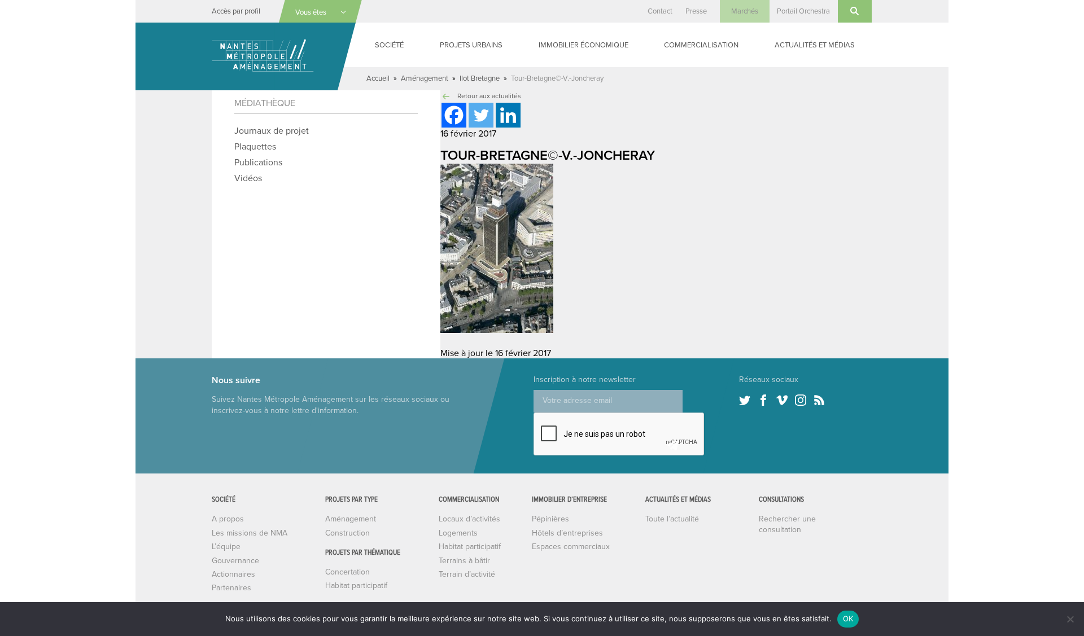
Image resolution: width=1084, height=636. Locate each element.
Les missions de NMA (249, 533)
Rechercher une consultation (787, 524)
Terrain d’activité (467, 574)
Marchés (744, 11)
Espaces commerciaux (571, 546)
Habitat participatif (356, 585)
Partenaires (231, 588)
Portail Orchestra (803, 11)
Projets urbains (471, 45)
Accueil (378, 78)
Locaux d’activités (469, 519)
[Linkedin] (508, 115)
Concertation (347, 572)
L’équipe (226, 546)
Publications (258, 162)
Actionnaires (233, 574)
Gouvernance (235, 560)
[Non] (1070, 619)
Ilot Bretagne (480, 78)
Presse (696, 11)
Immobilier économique (583, 45)
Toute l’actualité (672, 519)
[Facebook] (454, 115)
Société (389, 45)
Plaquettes (255, 146)
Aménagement (424, 78)
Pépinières (550, 519)
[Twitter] (481, 115)
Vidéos (248, 178)
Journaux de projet (271, 131)
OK (848, 618)
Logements (458, 533)
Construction (347, 533)
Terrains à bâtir (464, 560)
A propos (228, 519)
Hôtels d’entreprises (567, 533)
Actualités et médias (815, 45)
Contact (660, 11)
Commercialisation (701, 45)
